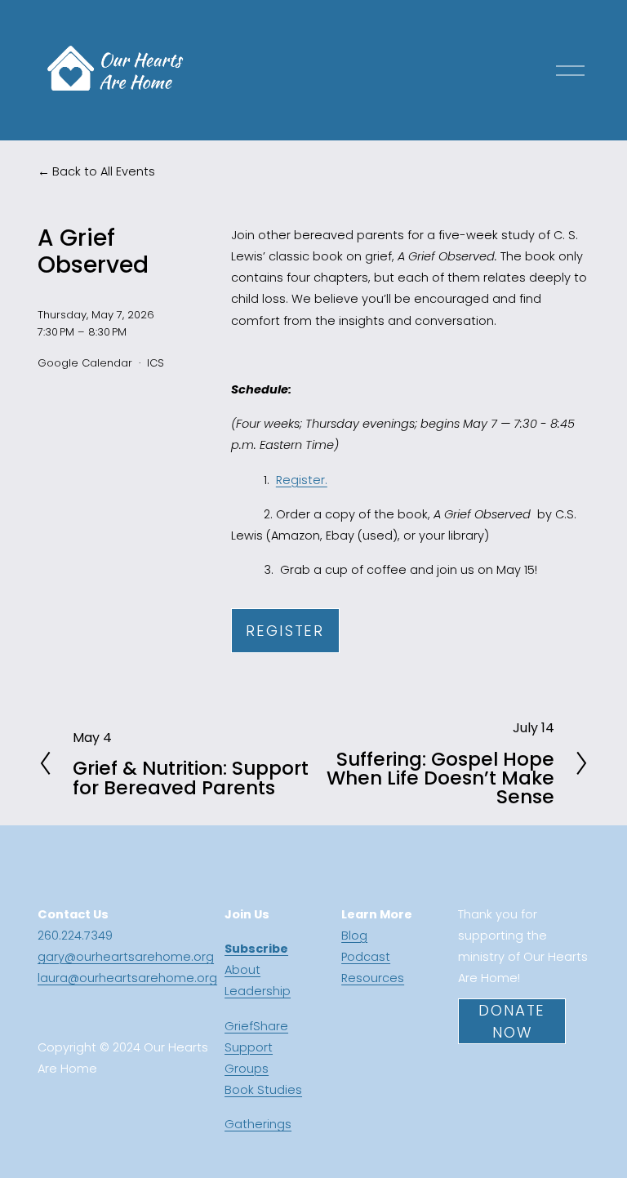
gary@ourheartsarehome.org (126, 957)
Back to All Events (103, 171)
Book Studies (263, 1090)
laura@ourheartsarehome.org (127, 978)
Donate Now (511, 1021)
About (242, 970)
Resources (372, 978)
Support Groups (249, 1058)
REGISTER (285, 630)
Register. (301, 480)
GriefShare (256, 1026)
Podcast (365, 957)
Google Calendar (85, 363)
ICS (155, 363)
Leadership (258, 991)
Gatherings (258, 1124)
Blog (354, 935)
